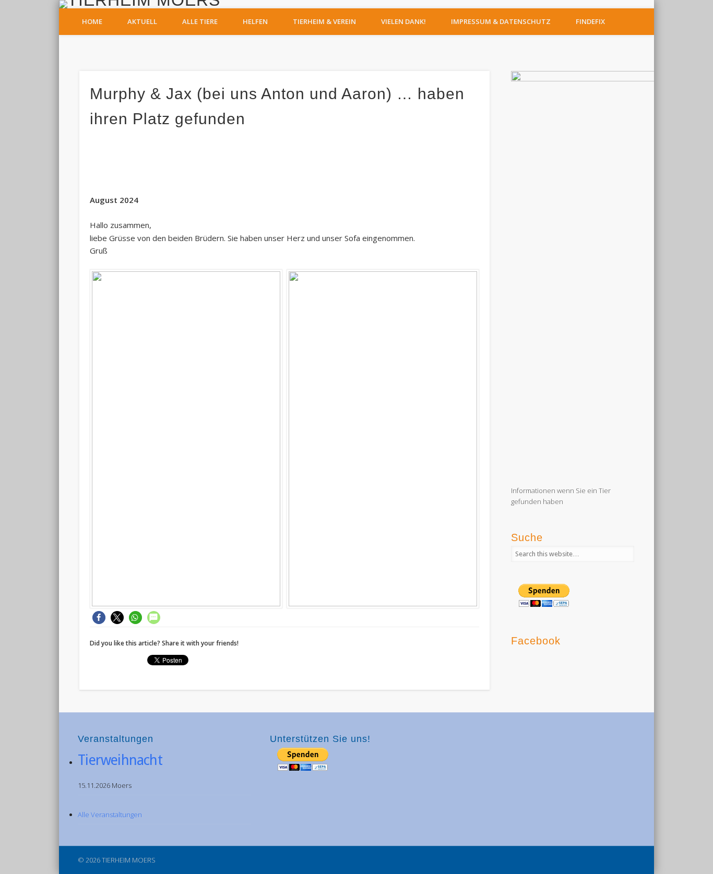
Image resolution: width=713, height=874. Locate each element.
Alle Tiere (200, 21)
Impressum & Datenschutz (501, 21)
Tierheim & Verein (324, 21)
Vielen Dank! (403, 21)
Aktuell (142, 21)
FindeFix (590, 21)
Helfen (255, 21)
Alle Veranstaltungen (110, 814)
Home (92, 21)
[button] (98, 617)
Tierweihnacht (120, 760)
